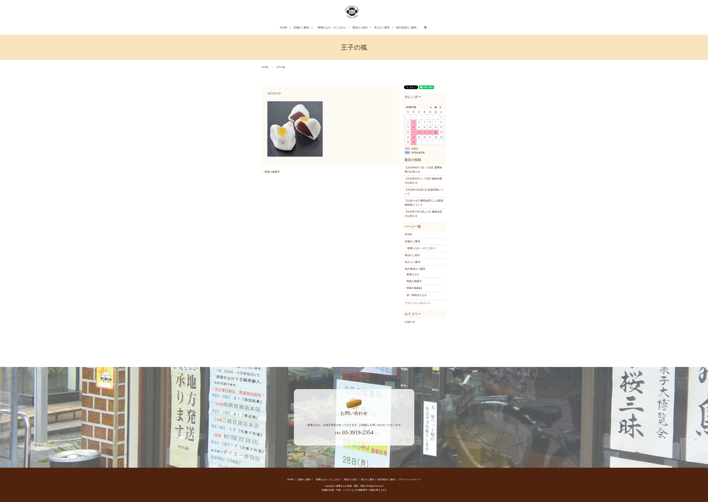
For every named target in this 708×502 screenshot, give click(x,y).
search (425, 27)
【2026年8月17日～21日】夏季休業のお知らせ (423, 169)
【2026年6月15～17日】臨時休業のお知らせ (423, 180)
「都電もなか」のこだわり (330, 27)
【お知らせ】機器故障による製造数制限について (424, 202)
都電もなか (413, 274)
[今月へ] (435, 107)
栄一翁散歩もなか (417, 295)
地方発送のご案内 (406, 27)
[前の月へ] (430, 107)
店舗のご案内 (301, 27)
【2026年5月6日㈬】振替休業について (424, 191)
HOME (283, 27)
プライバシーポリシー (418, 303)
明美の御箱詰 (414, 288)
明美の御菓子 (272, 171)
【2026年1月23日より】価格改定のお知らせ (423, 213)
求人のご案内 (382, 27)
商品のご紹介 (360, 27)
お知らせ (410, 321)
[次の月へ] (441, 107)
